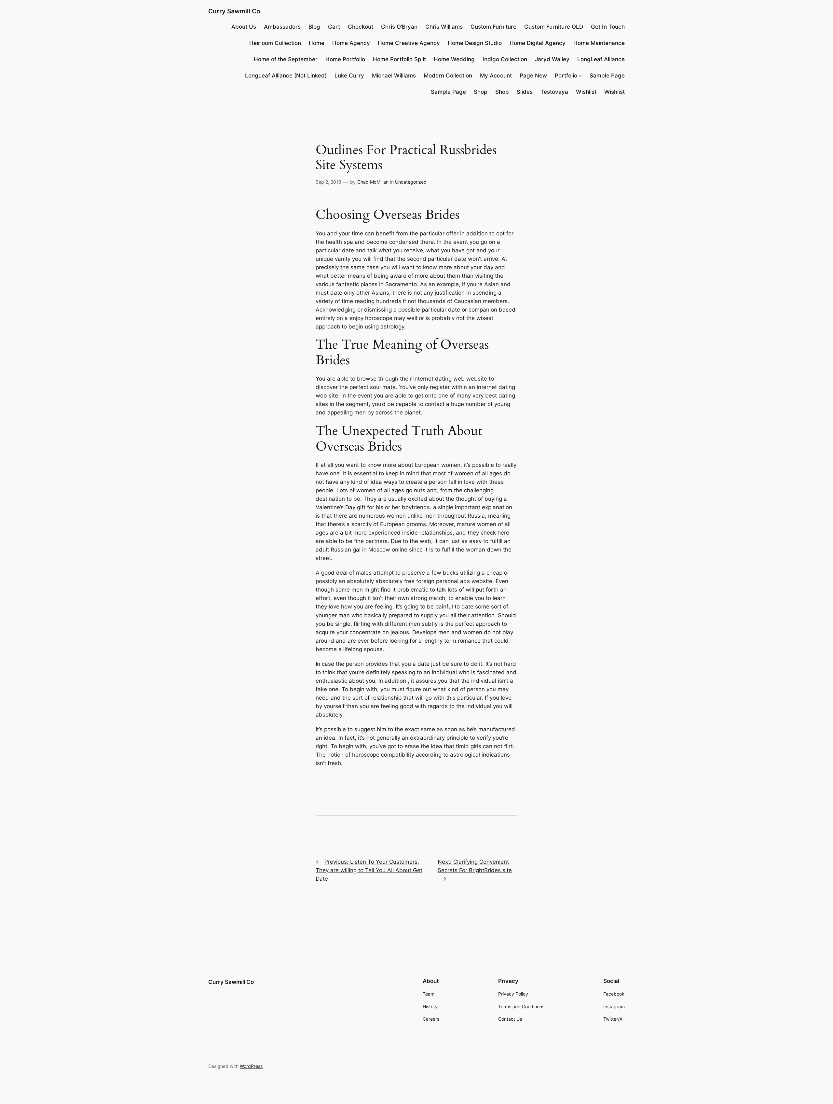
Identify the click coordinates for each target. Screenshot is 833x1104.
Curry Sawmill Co (234, 11)
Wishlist (586, 92)
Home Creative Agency (409, 43)
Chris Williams (444, 26)
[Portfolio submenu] (580, 75)
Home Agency (351, 43)
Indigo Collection (505, 59)
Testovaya (554, 92)
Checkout (360, 26)
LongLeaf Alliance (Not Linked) (286, 75)
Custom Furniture (493, 26)
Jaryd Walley (552, 59)
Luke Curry (349, 75)
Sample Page (607, 75)
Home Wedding (454, 59)
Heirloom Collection (275, 43)
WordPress (251, 1066)
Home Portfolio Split (399, 59)
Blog (314, 26)
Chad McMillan (373, 182)
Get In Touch (608, 26)
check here (495, 532)
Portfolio (566, 75)
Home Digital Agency (538, 43)
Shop (480, 92)
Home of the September (286, 59)
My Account (496, 75)
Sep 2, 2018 (328, 182)
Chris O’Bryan (399, 26)
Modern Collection (448, 75)
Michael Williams (394, 75)
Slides (525, 92)
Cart (334, 26)
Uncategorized (411, 182)
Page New (533, 75)
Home (316, 43)
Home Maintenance (599, 43)
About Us (243, 26)
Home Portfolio (345, 59)
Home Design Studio (475, 43)
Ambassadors (282, 26)
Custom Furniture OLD (553, 26)
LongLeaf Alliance (601, 59)
